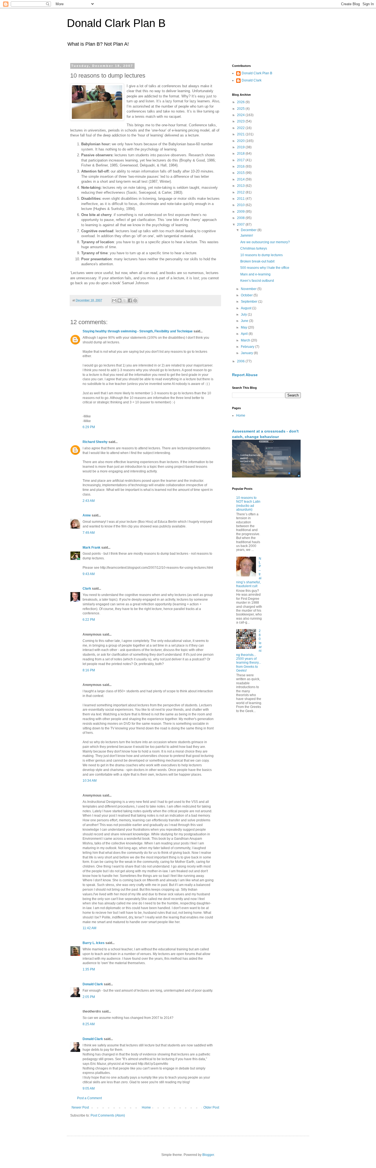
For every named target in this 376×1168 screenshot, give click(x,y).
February (248, 347)
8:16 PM (89, 670)
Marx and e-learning (255, 274)
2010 (241, 205)
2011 (241, 199)
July (244, 314)
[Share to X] (124, 300)
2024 (241, 115)
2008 (241, 218)
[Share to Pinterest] (135, 300)
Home (146, 1107)
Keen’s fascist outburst (257, 281)
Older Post (211, 1107)
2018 (241, 153)
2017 (241, 160)
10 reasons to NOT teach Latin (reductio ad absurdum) (248, 503)
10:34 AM (90, 781)
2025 (241, 109)
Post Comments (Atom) (108, 1115)
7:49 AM (89, 533)
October (247, 295)
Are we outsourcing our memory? (265, 242)
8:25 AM (89, 1024)
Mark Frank (91, 547)
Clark (87, 588)
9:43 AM (89, 574)
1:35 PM (89, 969)
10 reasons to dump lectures (261, 255)
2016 (241, 166)
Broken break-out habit (257, 261)
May (244, 327)
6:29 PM (89, 427)
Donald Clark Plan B (116, 23)
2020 (241, 141)
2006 (241, 361)
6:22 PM (89, 620)
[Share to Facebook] (130, 300)
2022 (241, 128)
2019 (241, 147)
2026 (241, 102)
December (249, 230)
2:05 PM (89, 997)
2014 (241, 179)
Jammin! (246, 235)
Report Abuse (245, 375)
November (249, 289)
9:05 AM (89, 1088)
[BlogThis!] (119, 300)
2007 (241, 224)
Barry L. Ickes (94, 943)
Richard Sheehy (95, 442)
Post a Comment (89, 1098)
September (249, 301)
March (246, 340)
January (247, 353)
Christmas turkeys (253, 248)
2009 (241, 212)
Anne (87, 515)
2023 (241, 121)
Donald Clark (93, 984)
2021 (241, 134)
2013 (241, 186)
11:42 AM (89, 928)
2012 (241, 192)
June (245, 321)
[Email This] (114, 300)
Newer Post (80, 1107)
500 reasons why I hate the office (264, 268)
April (245, 334)
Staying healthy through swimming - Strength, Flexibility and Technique (138, 331)
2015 (241, 173)
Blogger (208, 1155)
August (246, 308)
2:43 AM (89, 501)
